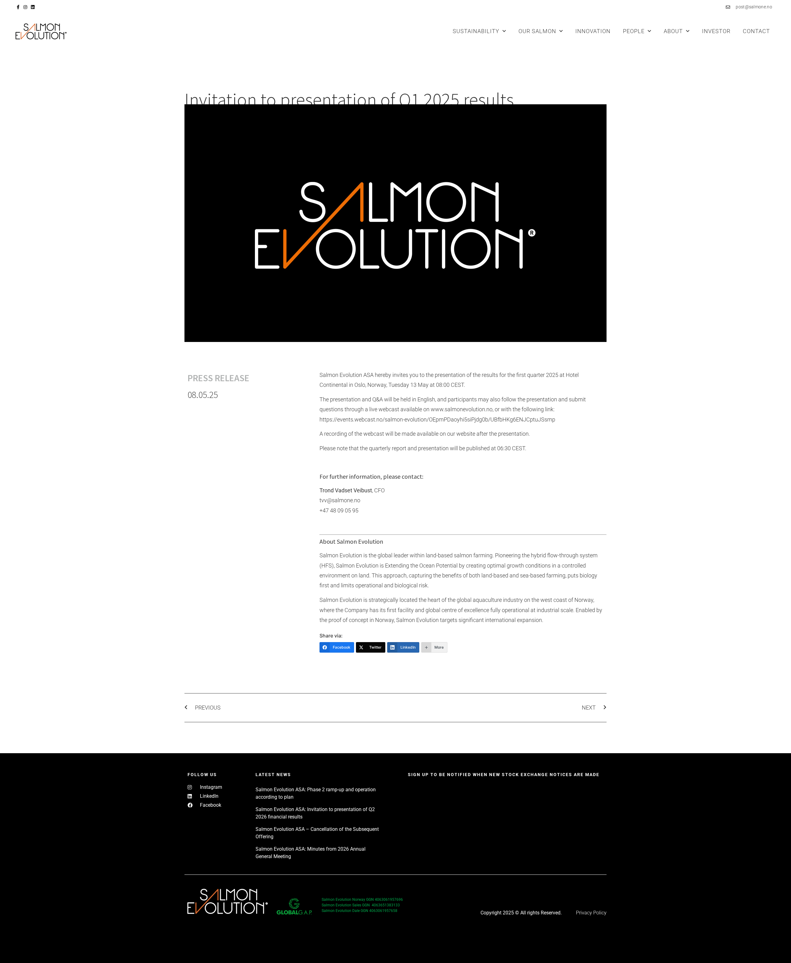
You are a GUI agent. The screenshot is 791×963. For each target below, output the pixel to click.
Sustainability (476, 31)
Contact (756, 31)
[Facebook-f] (18, 7)
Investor (716, 31)
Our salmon (537, 31)
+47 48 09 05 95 (338, 510)
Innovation (593, 31)
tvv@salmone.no (339, 500)
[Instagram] (25, 7)
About (673, 31)
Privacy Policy (591, 913)
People (634, 31)
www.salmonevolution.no (462, 409)
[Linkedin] (33, 7)
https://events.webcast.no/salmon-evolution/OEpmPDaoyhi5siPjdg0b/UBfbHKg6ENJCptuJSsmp (437, 419)
